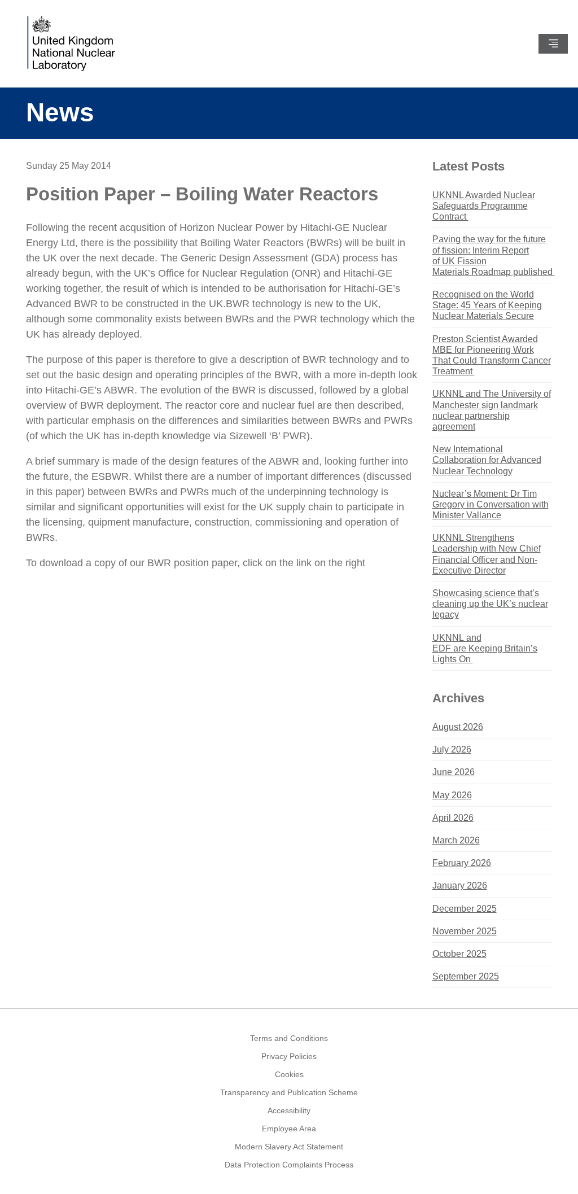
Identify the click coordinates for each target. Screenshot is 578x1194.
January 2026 (459, 885)
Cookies (289, 1074)
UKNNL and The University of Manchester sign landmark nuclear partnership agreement (491, 410)
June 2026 (453, 772)
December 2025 (464, 908)
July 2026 (451, 749)
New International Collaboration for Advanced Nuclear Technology (486, 459)
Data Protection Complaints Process (289, 1164)
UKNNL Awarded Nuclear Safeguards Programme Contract (483, 205)
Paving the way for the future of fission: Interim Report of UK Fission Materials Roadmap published (492, 255)
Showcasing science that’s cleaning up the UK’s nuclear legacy (490, 603)
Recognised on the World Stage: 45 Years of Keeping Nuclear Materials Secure (487, 305)
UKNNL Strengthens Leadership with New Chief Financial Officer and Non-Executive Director (486, 554)
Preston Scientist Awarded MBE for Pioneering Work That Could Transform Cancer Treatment (491, 355)
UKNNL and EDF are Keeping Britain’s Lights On (484, 648)
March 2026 (456, 840)
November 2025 (464, 931)
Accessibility (289, 1110)
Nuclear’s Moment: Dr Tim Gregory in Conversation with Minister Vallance (490, 504)
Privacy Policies (289, 1056)
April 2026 (453, 818)
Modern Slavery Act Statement (289, 1146)
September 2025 (465, 976)
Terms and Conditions (289, 1038)
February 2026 (461, 863)
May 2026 (452, 795)
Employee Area (289, 1128)
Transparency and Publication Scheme (289, 1092)
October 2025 (459, 954)
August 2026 (457, 727)
